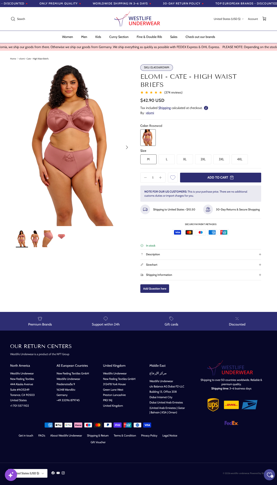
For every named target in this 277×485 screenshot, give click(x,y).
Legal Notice (169, 435)
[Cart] (264, 19)
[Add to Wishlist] (173, 177)
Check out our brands (200, 37)
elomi (150, 113)
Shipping (164, 108)
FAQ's (41, 435)
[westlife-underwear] (138, 19)
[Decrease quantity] (144, 177)
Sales (173, 37)
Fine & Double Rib (149, 37)
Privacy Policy (149, 435)
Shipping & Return (98, 435)
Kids (98, 37)
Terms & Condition (125, 435)
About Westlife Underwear (66, 435)
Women (67, 37)
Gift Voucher (98, 442)
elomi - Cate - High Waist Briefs (34, 58)
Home (13, 58)
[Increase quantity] (161, 177)
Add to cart (217, 177)
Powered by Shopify (259, 473)
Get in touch (26, 435)
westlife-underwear (240, 473)
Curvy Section (119, 37)
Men (84, 37)
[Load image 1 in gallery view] (73, 145)
